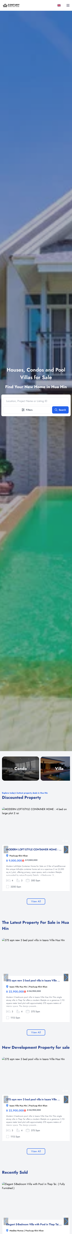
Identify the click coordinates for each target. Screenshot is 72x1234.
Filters (29, 410)
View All (36, 901)
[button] (66, 849)
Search (62, 410)
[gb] (59, 5)
